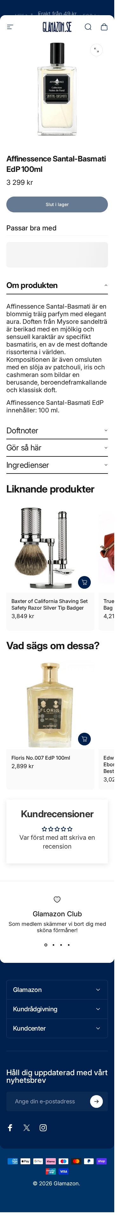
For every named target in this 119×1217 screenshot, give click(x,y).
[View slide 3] (61, 945)
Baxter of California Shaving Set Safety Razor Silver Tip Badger (49, 604)
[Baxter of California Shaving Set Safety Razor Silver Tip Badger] (50, 549)
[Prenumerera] (96, 1101)
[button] (57, 285)
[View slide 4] (68, 945)
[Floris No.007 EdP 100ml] (50, 706)
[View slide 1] (46, 945)
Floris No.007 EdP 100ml (40, 758)
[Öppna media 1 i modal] (96, 50)
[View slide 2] (53, 945)
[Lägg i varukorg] (84, 582)
